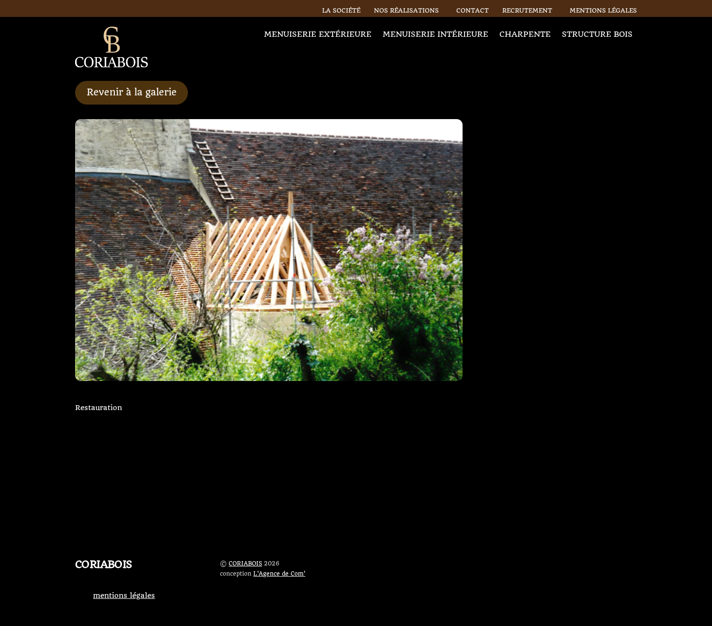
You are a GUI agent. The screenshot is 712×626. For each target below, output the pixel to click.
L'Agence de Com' (279, 573)
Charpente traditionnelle (568, 468)
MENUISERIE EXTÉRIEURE (317, 34)
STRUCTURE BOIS (597, 34)
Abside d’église (355, 428)
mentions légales (124, 595)
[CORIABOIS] (111, 63)
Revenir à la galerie (132, 92)
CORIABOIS (245, 563)
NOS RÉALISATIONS (408, 10)
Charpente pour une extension (156, 468)
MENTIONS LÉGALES (603, 10)
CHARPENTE (525, 34)
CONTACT (472, 10)
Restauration (98, 408)
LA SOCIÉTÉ (341, 10)
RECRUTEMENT (527, 10)
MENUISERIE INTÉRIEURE (435, 34)
